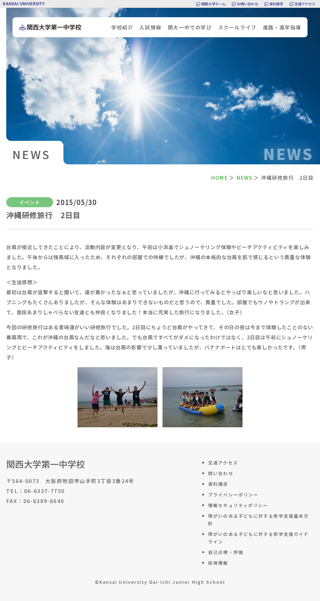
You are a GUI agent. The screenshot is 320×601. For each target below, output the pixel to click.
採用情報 (218, 563)
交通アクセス (305, 3)
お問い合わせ (247, 3)
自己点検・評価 (225, 552)
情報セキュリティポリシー (238, 505)
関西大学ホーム (213, 3)
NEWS (244, 177)
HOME (219, 177)
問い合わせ (220, 473)
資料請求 (276, 3)
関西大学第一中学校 (45, 464)
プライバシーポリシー (233, 494)
